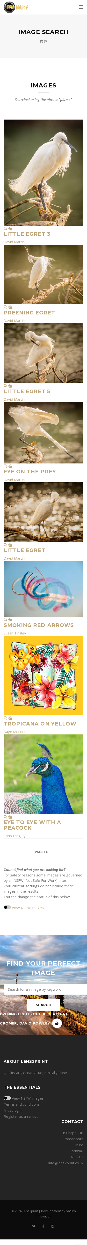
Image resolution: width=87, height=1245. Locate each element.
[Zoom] (5, 228)
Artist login (13, 1110)
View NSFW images (28, 907)
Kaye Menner (15, 731)
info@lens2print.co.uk (65, 1162)
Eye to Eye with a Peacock (32, 825)
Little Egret (24, 550)
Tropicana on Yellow (40, 724)
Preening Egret (29, 313)
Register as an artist (21, 1116)
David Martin (14, 241)
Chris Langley (15, 835)
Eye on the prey (30, 472)
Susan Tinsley (15, 633)
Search (43, 1005)
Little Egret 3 (27, 234)
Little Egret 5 (27, 391)
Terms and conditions (22, 1104)
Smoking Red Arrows (39, 625)
